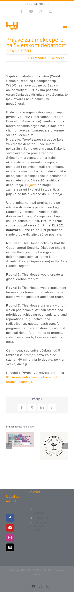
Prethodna (39, 58)
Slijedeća (58, 58)
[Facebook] (10, 518)
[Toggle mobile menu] (65, 26)
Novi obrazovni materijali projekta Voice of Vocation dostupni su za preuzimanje (19, 434)
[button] (9, 446)
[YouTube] (10, 528)
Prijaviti (31, 185)
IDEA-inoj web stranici (23, 377)
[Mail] (10, 547)
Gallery (20, 445)
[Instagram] (10, 537)
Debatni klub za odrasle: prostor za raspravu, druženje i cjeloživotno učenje (53, 440)
